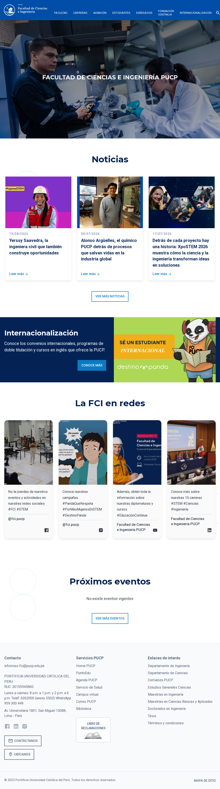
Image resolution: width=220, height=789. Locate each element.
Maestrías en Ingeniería (165, 694)
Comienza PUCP (160, 680)
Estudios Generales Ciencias (169, 687)
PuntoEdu (83, 673)
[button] (60, 13)
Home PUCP (85, 666)
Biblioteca (83, 709)
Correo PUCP (86, 702)
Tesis (152, 716)
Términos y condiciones (166, 723)
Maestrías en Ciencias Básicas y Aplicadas (180, 702)
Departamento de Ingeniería (169, 666)
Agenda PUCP (86, 680)
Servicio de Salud (89, 687)
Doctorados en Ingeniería (167, 709)
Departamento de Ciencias (168, 673)
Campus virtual (87, 694)
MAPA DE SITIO (205, 781)
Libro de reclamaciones (93, 726)
